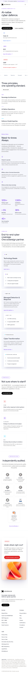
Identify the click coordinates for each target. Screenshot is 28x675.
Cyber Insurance (5, 625)
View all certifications (14, 526)
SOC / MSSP (4, 620)
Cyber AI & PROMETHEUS (7, 615)
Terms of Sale (4, 639)
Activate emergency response (12, 557)
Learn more (7, 269)
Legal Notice (4, 648)
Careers (21, 620)
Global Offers (4, 613)
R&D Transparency (5, 646)
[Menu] (25, 4)
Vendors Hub (4, 622)
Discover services (8, 349)
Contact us (5, 605)
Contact (21, 627)
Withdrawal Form (5, 644)
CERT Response (5, 618)
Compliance (22, 625)
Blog (20, 618)
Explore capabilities (19, 28)
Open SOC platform (9, 310)
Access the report (21, 1)
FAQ (20, 615)
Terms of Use (4, 637)
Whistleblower (5, 651)
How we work (6, 89)
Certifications (22, 622)
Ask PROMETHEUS (7, 28)
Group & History (23, 613)
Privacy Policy (4, 634)
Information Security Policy (7, 641)
